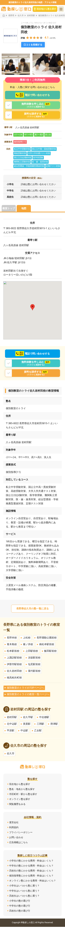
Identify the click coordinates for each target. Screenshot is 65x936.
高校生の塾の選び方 (19, 910)
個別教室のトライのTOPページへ (25, 687)
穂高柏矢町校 (14, 677)
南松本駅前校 (46, 644)
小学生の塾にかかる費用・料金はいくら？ (31, 860)
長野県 (11, 15)
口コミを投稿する (33, 44)
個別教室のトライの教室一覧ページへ (28, 694)
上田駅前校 (32, 651)
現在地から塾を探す (19, 784)
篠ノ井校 (28, 644)
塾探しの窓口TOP (4, 15)
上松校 (26, 637)
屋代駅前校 (34, 671)
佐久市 (21, 15)
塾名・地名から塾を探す (22, 789)
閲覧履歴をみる (17, 804)
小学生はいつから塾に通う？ (24, 885)
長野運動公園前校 (47, 637)
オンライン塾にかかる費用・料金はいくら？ (32, 880)
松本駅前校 (13, 651)
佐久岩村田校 (14, 671)
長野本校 (12, 637)
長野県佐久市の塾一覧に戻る (32, 608)
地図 (23, 208)
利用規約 (13, 827)
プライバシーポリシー (20, 832)
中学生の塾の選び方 (19, 905)
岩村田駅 (31, 15)
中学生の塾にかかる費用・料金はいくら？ (31, 865)
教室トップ (8, 208)
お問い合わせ (16, 837)
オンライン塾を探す (19, 799)
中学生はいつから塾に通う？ (24, 890)
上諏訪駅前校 (14, 657)
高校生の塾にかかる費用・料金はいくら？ (31, 870)
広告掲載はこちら (18, 842)
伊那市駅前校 (14, 664)
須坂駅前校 (34, 657)
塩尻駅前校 (34, 664)
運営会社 (13, 822)
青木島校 (12, 644)
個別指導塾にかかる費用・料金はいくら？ (31, 875)
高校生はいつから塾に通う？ (24, 895)
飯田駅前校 (50, 651)
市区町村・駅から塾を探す (23, 794)
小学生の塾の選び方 (19, 900)
